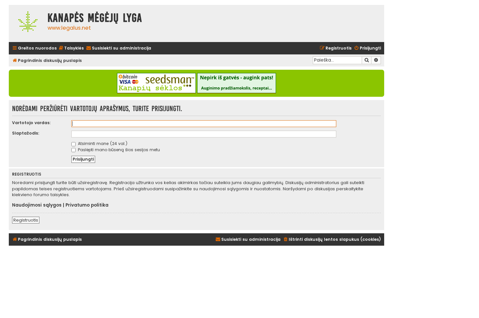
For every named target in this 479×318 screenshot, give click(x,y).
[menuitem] (71, 48)
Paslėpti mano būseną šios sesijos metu (118, 149)
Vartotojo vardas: (31, 122)
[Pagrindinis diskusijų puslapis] (26, 23)
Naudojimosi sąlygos (37, 205)
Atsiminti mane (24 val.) (102, 143)
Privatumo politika (87, 205)
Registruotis (25, 220)
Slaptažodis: (25, 133)
